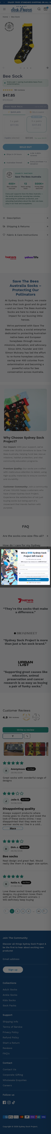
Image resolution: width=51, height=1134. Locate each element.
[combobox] (21, 573)
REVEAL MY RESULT (33, 580)
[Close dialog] (48, 551)
